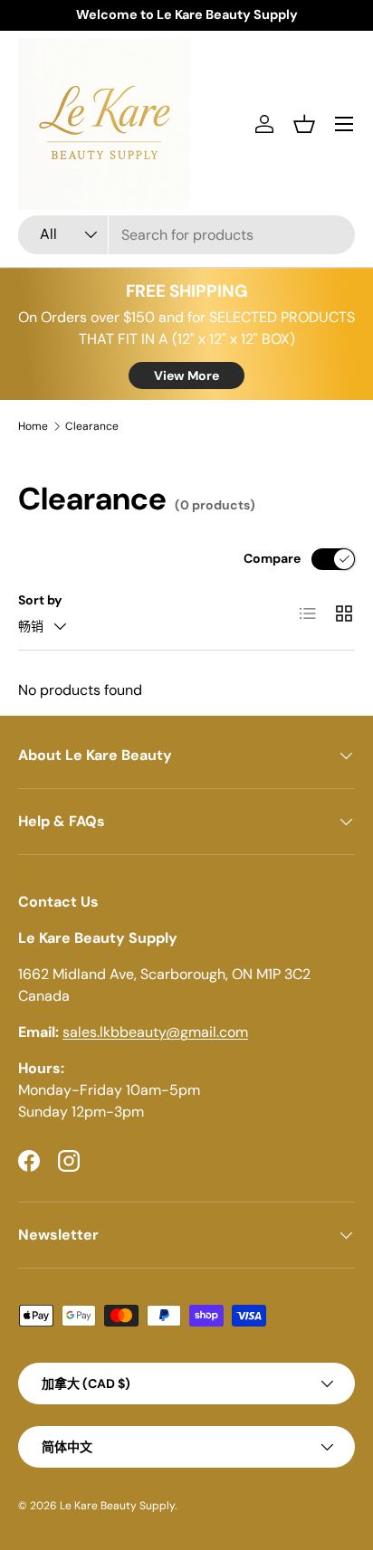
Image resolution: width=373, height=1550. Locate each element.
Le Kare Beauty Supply (117, 1505)
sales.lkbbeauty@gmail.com (155, 1031)
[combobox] (186, 234)
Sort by (40, 600)
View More (186, 375)
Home (33, 426)
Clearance (92, 426)
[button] (304, 124)
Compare (272, 558)
